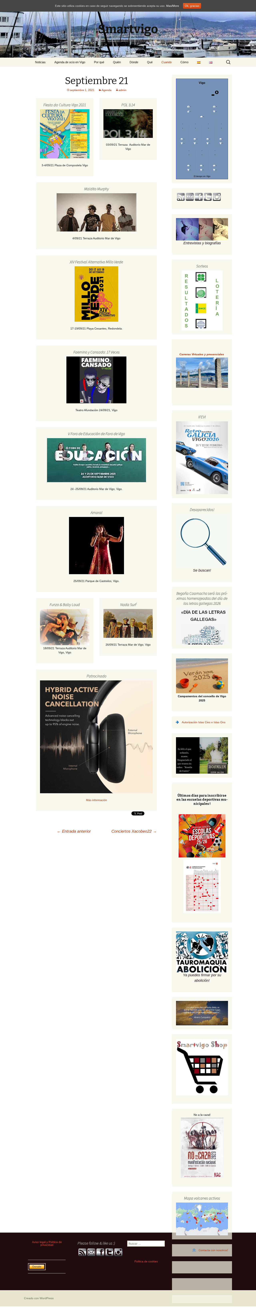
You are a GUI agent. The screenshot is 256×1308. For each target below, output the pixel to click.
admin (122, 90)
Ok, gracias (192, 5)
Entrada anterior (74, 831)
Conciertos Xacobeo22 (134, 831)
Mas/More (172, 5)
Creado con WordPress (39, 1298)
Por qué (99, 62)
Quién (117, 62)
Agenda (106, 90)
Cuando (166, 62)
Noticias (40, 62)
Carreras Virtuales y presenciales (202, 354)
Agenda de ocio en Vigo (69, 62)
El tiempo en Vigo (202, 176)
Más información (96, 800)
